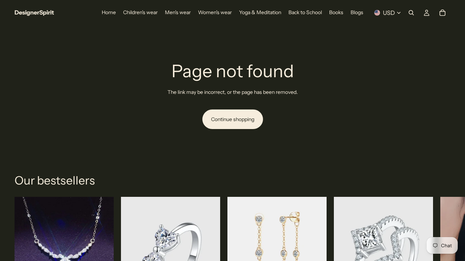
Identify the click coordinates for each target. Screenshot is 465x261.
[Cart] (442, 13)
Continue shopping (232, 119)
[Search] (411, 13)
